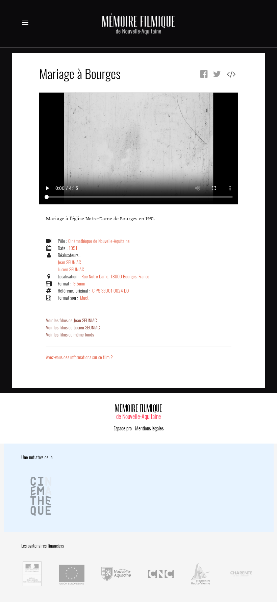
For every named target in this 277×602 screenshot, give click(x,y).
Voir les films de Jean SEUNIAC (71, 320)
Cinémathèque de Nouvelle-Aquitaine (99, 241)
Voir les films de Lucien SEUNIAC (73, 327)
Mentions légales (149, 428)
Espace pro (123, 428)
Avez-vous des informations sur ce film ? (79, 357)
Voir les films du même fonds (70, 334)
